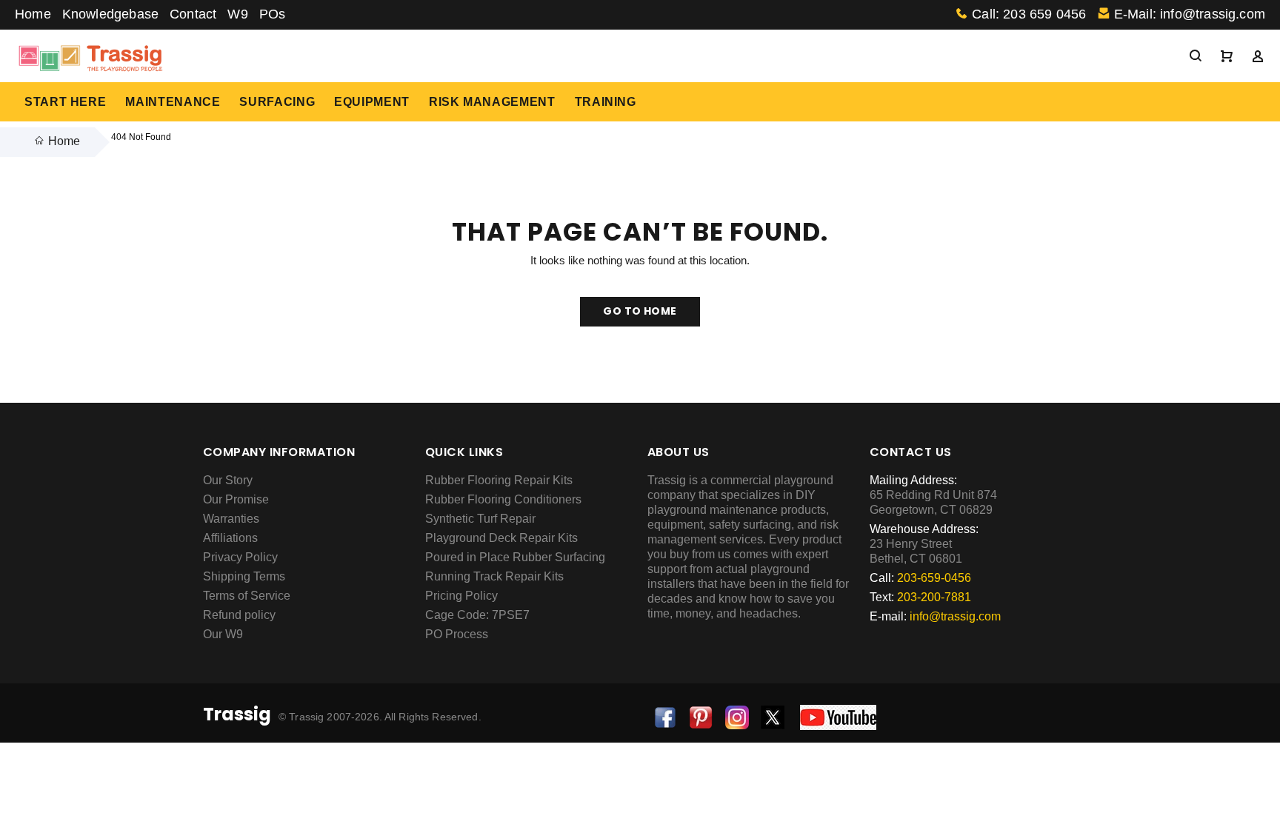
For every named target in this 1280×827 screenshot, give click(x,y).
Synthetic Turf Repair (480, 518)
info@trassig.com (955, 616)
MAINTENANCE (172, 102)
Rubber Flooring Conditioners (503, 499)
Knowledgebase (110, 14)
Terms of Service (246, 595)
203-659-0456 (934, 578)
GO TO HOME (639, 311)
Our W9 (223, 634)
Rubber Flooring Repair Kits (499, 480)
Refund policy (239, 615)
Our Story (228, 480)
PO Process (456, 634)
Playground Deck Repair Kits (501, 538)
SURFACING (277, 102)
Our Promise (236, 499)
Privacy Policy (240, 557)
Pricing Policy (461, 595)
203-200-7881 (934, 597)
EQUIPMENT (372, 102)
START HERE (65, 102)
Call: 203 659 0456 (1029, 14)
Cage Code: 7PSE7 (477, 615)
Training (605, 102)
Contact (193, 14)
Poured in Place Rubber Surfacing (515, 557)
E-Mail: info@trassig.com (1189, 14)
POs (272, 14)
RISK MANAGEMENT (492, 102)
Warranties (231, 518)
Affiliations (230, 538)
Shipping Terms (244, 576)
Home (33, 14)
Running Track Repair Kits (494, 576)
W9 (237, 14)
